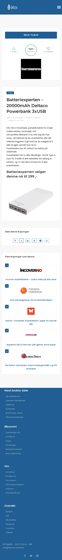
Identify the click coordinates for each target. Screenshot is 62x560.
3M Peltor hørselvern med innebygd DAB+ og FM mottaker (31, 367)
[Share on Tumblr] (34, 240)
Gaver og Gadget (33, 118)
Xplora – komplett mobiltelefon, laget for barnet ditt (31, 322)
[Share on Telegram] (40, 240)
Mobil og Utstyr (16, 120)
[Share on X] (21, 240)
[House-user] (37, 555)
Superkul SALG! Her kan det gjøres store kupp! (31, 344)
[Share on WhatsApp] (47, 240)
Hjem (8, 118)
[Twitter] (31, 555)
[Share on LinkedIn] (28, 240)
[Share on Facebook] (15, 240)
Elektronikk (18, 118)
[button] (59, 7)
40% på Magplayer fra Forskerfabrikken (31, 300)
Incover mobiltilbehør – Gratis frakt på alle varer (31, 279)
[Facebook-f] (25, 555)
